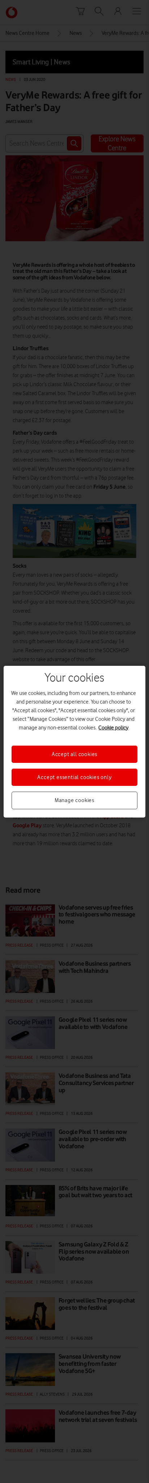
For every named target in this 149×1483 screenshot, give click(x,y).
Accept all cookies (74, 754)
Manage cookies (74, 800)
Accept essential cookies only (74, 777)
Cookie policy (113, 727)
